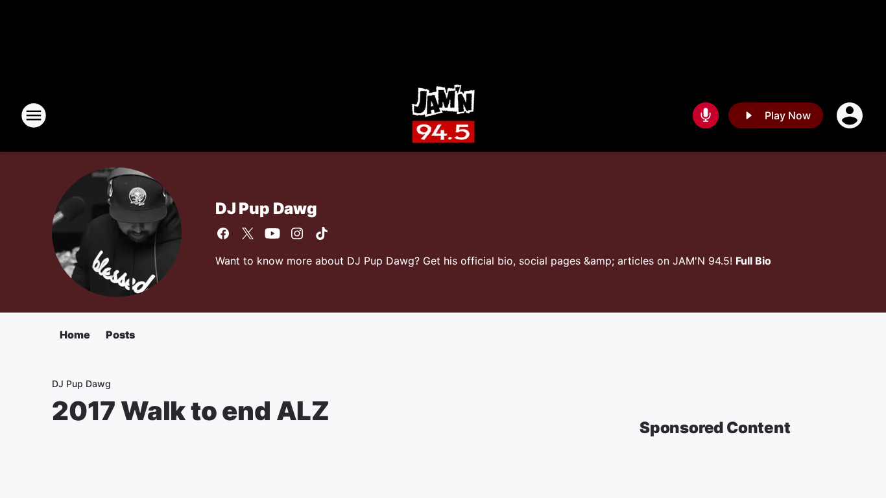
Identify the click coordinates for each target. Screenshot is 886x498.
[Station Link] (443, 115)
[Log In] (851, 115)
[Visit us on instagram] (297, 233)
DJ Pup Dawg (266, 208)
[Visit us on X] (248, 233)
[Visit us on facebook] (223, 233)
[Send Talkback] (706, 115)
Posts (120, 334)
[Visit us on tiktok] (321, 233)
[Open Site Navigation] (34, 115)
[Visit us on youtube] (272, 233)
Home (75, 334)
